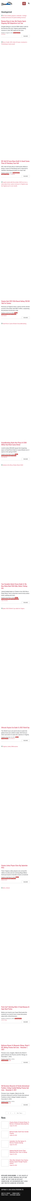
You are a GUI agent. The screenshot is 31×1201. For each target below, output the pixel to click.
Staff (10, 1060)
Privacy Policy (4, 1195)
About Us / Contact (5, 1193)
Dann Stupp (4, 1020)
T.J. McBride (12, 174)
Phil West (3, 34)
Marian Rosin (4, 880)
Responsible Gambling (15, 1195)
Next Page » (20, 1113)
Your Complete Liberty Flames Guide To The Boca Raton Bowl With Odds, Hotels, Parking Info (14, 586)
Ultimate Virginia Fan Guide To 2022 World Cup (15, 727)
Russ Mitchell (4, 457)
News (16, 312)
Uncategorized (17, 32)
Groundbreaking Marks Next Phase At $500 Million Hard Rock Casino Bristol (14, 443)
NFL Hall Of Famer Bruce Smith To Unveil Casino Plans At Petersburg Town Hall (15, 162)
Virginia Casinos (5, 174)
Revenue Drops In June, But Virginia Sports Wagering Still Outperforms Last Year (13, 22)
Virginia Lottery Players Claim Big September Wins (14, 866)
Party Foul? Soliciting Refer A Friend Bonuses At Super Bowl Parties (15, 1008)
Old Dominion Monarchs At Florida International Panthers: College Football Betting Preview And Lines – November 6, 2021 (15, 1088)
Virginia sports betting (13, 599)
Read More (26, 36)
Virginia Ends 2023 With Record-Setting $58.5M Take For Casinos (15, 302)
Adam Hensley (4, 600)
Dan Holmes (4, 315)
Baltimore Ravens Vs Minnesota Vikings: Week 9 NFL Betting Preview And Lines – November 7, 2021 (15, 1047)
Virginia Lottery (12, 878)
